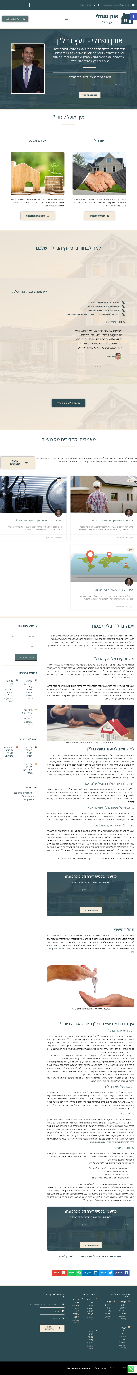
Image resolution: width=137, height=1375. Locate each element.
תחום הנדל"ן (99, 758)
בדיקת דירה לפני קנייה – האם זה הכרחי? (111, 520)
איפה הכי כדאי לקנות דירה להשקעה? (113, 589)
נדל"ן (29, 799)
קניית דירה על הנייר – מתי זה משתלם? (8, 751)
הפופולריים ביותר (25, 792)
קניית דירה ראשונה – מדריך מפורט (28, 751)
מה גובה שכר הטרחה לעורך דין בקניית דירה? (39, 520)
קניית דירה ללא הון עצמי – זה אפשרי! (28, 768)
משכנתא (28, 796)
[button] (133, 16)
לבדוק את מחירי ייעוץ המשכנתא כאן (105, 1142)
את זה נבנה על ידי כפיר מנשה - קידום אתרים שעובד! (86, 1368)
